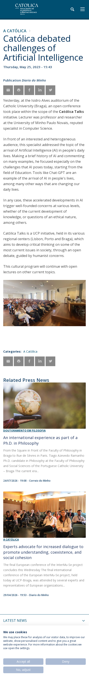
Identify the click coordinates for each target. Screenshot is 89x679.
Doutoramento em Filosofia (24, 430)
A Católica (14, 30)
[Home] (30, 9)
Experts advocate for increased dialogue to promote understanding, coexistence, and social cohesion (43, 552)
